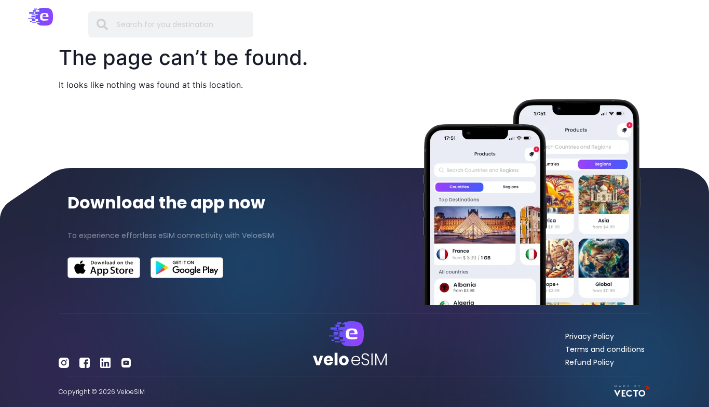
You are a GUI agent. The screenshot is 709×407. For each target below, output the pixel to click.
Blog (490, 24)
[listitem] (177, 235)
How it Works (416, 24)
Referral (525, 24)
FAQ (462, 24)
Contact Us (623, 24)
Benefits (363, 24)
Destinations (310, 24)
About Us (571, 24)
